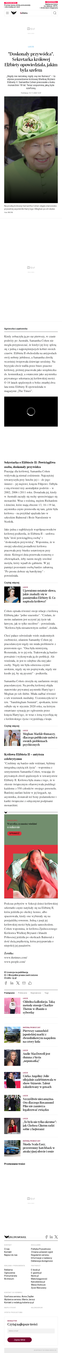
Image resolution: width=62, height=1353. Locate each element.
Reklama (8, 1270)
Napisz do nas (10, 1255)
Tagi (46, 993)
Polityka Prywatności (41, 1249)
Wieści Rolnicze (38, 1285)
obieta (24, 13)
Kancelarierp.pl (38, 1282)
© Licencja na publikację (16, 972)
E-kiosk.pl (35, 1270)
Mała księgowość (39, 1279)
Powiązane (9, 993)
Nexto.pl (35, 1276)
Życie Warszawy (38, 1288)
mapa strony (10, 1308)
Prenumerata (10, 1276)
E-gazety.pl (36, 1273)
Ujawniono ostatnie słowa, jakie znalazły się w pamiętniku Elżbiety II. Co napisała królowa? (39, 596)
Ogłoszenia (9, 1273)
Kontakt (8, 1252)
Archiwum (9, 1279)
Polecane (22, 993)
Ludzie (31, 47)
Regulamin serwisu (40, 1255)
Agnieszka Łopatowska (15, 328)
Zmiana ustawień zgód (42, 1252)
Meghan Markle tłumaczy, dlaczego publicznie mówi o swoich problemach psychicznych (40, 739)
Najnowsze (36, 993)
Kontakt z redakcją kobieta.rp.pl (19, 1302)
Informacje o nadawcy (41, 1258)
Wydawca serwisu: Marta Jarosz (19, 1299)
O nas (7, 1249)
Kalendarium (37, 1308)
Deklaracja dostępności (42, 1261)
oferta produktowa (13, 1312)
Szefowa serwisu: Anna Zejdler (19, 1296)
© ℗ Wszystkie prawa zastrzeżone (21, 975)
